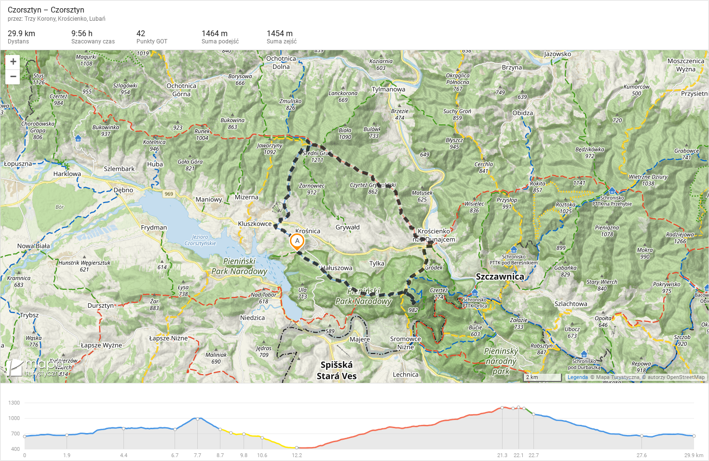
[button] (12, 62)
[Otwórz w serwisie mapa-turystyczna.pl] (34, 369)
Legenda (578, 377)
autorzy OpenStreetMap (676, 377)
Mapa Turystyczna (618, 377)
